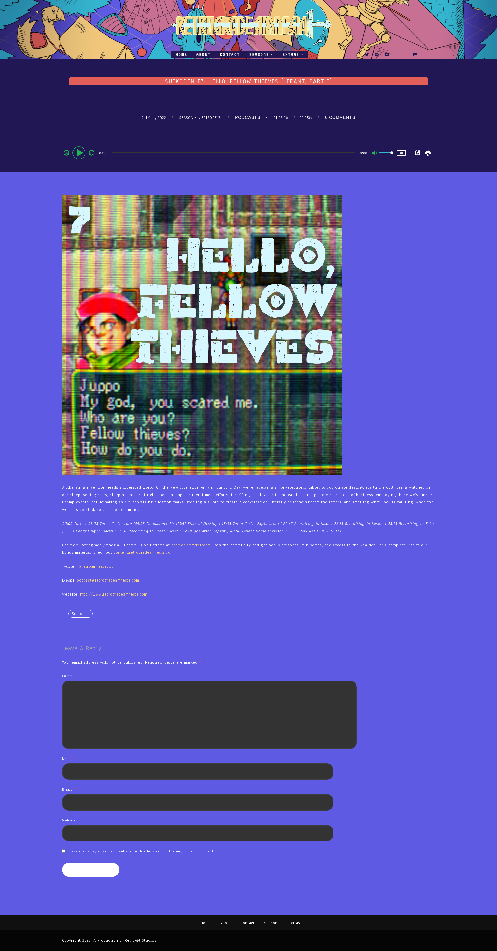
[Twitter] (367, 54)
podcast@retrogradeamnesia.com (108, 580)
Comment (71, 675)
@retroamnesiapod (96, 566)
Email (68, 789)
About (203, 54)
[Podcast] (405, 54)
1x (401, 152)
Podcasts (247, 117)
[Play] (80, 152)
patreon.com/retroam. (191, 545)
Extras (290, 54)
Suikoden (80, 613)
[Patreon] (415, 54)
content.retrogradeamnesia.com (143, 552)
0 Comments (340, 117)
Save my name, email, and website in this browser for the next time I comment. (142, 851)
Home (181, 54)
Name (68, 758)
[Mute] (374, 153)
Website (69, 820)
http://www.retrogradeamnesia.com (113, 594)
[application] (234, 152)
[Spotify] (377, 54)
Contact (230, 54)
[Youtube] (387, 54)
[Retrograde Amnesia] (248, 25)
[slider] (386, 157)
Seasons (259, 54)
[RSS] (396, 54)
